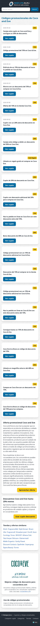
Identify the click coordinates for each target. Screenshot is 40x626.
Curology (6, 535)
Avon (35, 532)
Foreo (13, 535)
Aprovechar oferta (27, 490)
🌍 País (35, 622)
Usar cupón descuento (25, 516)
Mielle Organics (9, 541)
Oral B (29, 532)
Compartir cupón (10, 618)
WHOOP (19, 535)
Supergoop (29, 544)
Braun (31, 529)
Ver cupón (9, 38)
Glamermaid (23, 538)
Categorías (20, 618)
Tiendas (28, 618)
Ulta (4, 532)
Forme (16, 547)
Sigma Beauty (8, 547)
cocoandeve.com (25, 591)
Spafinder (21, 544)
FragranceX (11, 532)
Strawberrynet (21, 532)
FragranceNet (13, 529)
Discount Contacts (10, 544)
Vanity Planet (20, 541)
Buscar (34, 9)
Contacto (35, 618)
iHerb (5, 529)
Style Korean (23, 529)
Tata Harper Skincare (11, 538)
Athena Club (27, 535)
